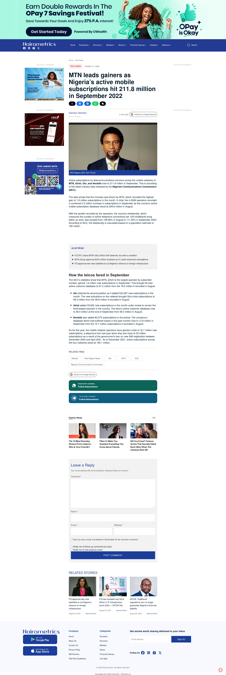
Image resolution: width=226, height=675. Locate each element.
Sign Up (181, 639)
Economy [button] (97, 45)
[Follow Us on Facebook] (143, 652)
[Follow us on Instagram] (33, 47)
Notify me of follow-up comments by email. (92, 546)
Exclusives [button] (83, 45)
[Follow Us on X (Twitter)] (160, 652)
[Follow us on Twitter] (38, 47)
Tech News (79, 60)
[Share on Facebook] (80, 103)
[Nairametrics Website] (39, 43)
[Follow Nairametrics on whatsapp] (44, 178)
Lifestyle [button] (153, 45)
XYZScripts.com (126, 674)
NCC (137, 358)
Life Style (103, 658)
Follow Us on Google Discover (145, 114)
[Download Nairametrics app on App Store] (40, 651)
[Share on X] (72, 103)
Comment (76, 476)
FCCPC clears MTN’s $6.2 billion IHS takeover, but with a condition (106, 255)
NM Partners (74, 654)
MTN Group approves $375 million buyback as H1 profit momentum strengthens (111, 259)
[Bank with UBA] (44, 129)
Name (74, 511)
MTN (124, 358)
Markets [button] (109, 45)
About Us (72, 640)
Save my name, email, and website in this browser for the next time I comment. (105, 539)
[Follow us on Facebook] (24, 47)
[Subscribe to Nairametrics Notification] (220, 670)
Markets (103, 645)
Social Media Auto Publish (103, 674)
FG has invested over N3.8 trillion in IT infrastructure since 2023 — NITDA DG (111, 602)
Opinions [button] (165, 45)
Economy (104, 640)
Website (118, 525)
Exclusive (104, 636)
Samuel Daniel (91, 613)
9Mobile (74, 358)
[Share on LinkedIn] (87, 103)
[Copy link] (103, 103)
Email (74, 525)
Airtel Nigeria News (92, 358)
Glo (110, 358)
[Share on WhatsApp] (95, 103)
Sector (102, 649)
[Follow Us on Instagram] (154, 652)
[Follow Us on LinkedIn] (148, 652)
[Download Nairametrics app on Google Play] (40, 639)
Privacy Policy (74, 649)
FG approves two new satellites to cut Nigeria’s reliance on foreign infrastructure (111, 263)
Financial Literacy (107, 654)
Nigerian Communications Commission (87, 364)
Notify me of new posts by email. (88, 549)
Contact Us (73, 645)
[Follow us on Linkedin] (29, 47)
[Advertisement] (181, 84)
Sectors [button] (121, 45)
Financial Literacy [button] (137, 45)
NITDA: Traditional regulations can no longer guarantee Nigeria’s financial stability (143, 604)
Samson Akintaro (78, 112)
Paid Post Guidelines (77, 658)
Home (72, 45)
